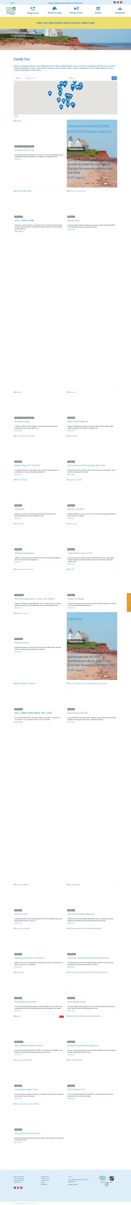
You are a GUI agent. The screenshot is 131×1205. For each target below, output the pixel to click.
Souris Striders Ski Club (78, 713)
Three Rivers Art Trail (104, 68)
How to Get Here (18, 1176)
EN (11, 3)
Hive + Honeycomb (24, 220)
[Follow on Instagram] (118, 2)
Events (43, 1182)
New (61, 1016)
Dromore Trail (21, 914)
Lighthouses (41, 68)
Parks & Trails (72, 68)
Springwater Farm (77, 154)
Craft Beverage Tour (45, 66)
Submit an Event (73, 1184)
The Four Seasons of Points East (24, 146)
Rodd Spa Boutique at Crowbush (29, 958)
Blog (69, 1176)
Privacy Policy (17, 1203)
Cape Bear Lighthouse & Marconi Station (87, 646)
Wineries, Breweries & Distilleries (27, 70)
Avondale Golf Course (24, 150)
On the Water (61, 68)
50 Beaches (18, 639)
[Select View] (16, 116)
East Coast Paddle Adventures (81, 914)
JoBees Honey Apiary (24, 553)
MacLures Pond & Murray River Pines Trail (86, 465)
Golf (85, 66)
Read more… (19, 159)
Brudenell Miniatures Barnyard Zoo (83, 1045)
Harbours (92, 66)
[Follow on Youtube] (121, 2)
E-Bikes (57, 66)
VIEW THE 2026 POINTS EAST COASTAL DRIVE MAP (65, 22)
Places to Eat (45, 1180)
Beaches (32, 66)
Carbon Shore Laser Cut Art (80, 553)
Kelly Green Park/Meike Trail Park (33, 713)
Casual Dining (19, 595)
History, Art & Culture (106, 66)
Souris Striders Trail (76, 1089)
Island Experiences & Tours (24, 68)
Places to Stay (45, 1178)
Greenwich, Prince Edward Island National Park (88, 958)
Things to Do (18, 1042)
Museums (51, 68)
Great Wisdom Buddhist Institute (29, 1045)
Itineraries (44, 1184)
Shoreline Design (22, 421)
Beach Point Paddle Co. (78, 421)
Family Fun (78, 66)
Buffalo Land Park (76, 509)
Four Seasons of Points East (72, 3)
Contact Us (17, 1182)
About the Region (19, 1178)
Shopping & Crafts (87, 68)
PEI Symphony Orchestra (26, 1002)
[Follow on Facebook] (114, 2)
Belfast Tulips (73, 220)
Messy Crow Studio (76, 599)
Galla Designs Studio (77, 1002)
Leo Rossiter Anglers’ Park (26, 1089)
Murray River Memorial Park (27, 1133)
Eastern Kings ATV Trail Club (27, 465)
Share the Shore (18, 1180)
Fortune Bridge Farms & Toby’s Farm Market (34, 599)
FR (13, 3)
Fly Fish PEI (19, 509)
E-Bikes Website (66, 66)
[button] (60, 94)
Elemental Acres (22, 642)
